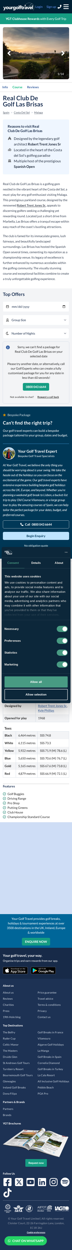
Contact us (44, 1017)
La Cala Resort (46, 1075)
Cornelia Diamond (49, 1063)
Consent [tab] (13, 562)
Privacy (42, 1010)
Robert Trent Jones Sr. (31, 205)
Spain (6, 112)
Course (17, 87)
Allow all (36, 681)
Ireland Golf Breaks (14, 1087)
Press (6, 1010)
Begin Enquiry (36, 536)
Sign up (51, 6)
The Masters (10, 1050)
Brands (7, 1115)
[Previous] (9, 53)
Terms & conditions (49, 1004)
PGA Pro (43, 1093)
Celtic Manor (11, 1044)
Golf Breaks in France (50, 1032)
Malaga (38, 112)
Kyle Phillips (46, 710)
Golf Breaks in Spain (49, 1056)
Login (39, 6)
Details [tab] (36, 562)
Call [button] (38, 524)
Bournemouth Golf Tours (18, 1075)
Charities (8, 1004)
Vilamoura (44, 1038)
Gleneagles (9, 1081)
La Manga (43, 1050)
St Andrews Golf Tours (16, 1063)
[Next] (63, 53)
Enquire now (36, 941)
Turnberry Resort (13, 1069)
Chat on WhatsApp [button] (28, 1241)
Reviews (33, 87)
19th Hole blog (12, 1017)
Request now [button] (36, 1162)
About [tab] (59, 562)
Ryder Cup (9, 1038)
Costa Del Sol (22, 112)
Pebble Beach (46, 1087)
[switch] (62, 641)
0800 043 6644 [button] (36, 387)
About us (8, 992)
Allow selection (36, 694)
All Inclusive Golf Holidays (53, 1081)
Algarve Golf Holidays (51, 1044)
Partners (8, 1108)
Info (5, 87)
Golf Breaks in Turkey (50, 1069)
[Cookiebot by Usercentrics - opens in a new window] (51, 552)
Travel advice (45, 998)
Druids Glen (10, 1056)
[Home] (19, 6)
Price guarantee (47, 992)
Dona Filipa (10, 1093)
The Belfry (9, 1032)
